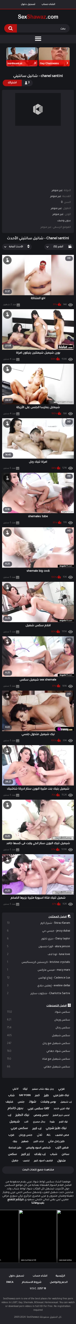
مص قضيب (62, 1135)
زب (9, 1115)
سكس (12, 1154)
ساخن (65, 1154)
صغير (25, 1141)
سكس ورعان (38, 1020)
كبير (37, 1095)
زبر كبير (25, 1154)
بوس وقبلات (48, 1102)
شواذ (32, 1102)
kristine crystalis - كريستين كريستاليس (38, 962)
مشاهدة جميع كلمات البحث (38, 1170)
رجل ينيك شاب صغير (43, 1089)
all (49, 1135)
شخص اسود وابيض (38, 1147)
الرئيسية (60, 1276)
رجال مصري (39, 1122)
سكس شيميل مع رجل (38, 1043)
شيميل (15, 1122)
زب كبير (37, 1128)
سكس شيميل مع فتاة (38, 1059)
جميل (15, 1160)
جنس (21, 1102)
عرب (11, 1135)
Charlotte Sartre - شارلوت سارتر (38, 993)
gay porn (25, 1095)
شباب (53, 1154)
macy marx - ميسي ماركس (38, 970)
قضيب (26, 1161)
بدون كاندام (15, 1108)
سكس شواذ (38, 1012)
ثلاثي (39, 1135)
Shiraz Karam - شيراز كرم (38, 923)
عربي (61, 1089)
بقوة (52, 1122)
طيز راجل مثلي (56, 1141)
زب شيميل (66, 1102)
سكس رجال (38, 1027)
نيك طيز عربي (61, 1095)
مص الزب (62, 1148)
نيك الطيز (22, 1115)
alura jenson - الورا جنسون (38, 946)
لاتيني (15, 1089)
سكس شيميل (38, 1035)
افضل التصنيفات (56, 1005)
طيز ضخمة (15, 1148)
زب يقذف (40, 1154)
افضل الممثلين (57, 916)
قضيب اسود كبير (43, 1161)
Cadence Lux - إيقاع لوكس (38, 978)
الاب (26, 1122)
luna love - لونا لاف (38, 954)
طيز (46, 1095)
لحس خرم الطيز (61, 1115)
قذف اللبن (38, 1141)
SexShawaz (33, 1317)
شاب (11, 1095)
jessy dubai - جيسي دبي (38, 931)
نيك (25, 1089)
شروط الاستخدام (31, 1282)
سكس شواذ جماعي (38, 1051)
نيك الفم (63, 1122)
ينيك (15, 1141)
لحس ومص (41, 1115)
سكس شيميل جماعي (38, 1067)
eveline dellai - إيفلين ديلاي (38, 985)
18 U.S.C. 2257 (38, 1288)
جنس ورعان (25, 1135)
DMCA (9, 1282)
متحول (61, 1161)
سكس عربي (19, 1128)
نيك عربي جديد (62, 1108)
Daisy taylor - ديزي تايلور (38, 938)
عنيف (9, 1102)
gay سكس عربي (38, 1108)
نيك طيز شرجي (56, 1128)
